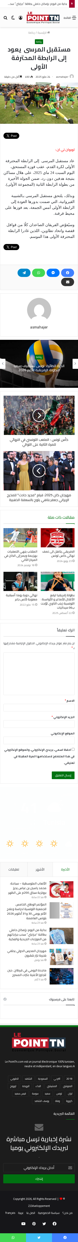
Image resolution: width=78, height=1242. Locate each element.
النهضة (25, 1086)
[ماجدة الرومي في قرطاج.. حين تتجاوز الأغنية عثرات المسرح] (61, 976)
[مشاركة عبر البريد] (67, 282)
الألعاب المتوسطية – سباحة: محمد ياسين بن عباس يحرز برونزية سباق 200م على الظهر (27, 888)
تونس (59, 1093)
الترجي (57, 1078)
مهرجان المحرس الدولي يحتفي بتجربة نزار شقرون (26, 953)
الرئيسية (42, 32)
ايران (70, 1093)
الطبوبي (14, 1078)
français (10, 1212)
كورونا (69, 1100)
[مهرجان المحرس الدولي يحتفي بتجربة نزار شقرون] (61, 957)
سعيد (47, 1093)
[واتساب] (38, 273)
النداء (38, 1086)
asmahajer (62, 76)
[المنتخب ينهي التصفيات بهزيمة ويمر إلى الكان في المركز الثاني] (20, 537)
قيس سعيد (20, 1093)
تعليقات (13, 869)
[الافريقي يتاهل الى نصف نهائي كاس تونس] (58, 537)
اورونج (13, 1086)
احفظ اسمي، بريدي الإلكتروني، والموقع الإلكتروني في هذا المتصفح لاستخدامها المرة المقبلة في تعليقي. (39, 756)
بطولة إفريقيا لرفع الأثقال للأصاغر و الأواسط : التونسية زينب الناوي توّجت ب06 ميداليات (58, 601)
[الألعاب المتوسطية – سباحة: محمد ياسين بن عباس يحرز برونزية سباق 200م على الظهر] (61, 889)
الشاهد (28, 1078)
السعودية (43, 1078)
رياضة (31, 32)
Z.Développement (39, 1205)
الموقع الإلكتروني (63, 733)
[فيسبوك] (67, 273)
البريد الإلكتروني (63, 717)
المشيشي (52, 1086)
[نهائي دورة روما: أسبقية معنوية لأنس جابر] (20, 581)
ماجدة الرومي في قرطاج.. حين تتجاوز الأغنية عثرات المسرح (26, 972)
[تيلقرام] (24, 273)
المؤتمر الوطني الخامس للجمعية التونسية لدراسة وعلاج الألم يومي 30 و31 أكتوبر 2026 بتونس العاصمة (26, 911)
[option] (39, 364)
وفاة (57, 1100)
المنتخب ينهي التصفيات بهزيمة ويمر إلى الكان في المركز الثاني (20, 556)
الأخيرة (65, 869)
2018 (69, 1078)
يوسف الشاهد (41, 1100)
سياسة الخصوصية (49, 1212)
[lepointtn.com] (43, 17)
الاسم (70, 700)
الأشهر (40, 869)
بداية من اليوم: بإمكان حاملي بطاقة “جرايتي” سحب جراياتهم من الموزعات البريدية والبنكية (26, 934)
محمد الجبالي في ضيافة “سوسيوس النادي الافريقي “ (39, 367)
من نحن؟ (67, 1212)
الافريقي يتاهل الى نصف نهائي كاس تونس (58, 553)
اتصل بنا (30, 1212)
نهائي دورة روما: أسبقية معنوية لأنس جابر (21, 597)
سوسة (35, 1093)
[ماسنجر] (53, 273)
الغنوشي (67, 1086)
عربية (21, 1212)
